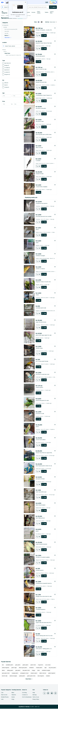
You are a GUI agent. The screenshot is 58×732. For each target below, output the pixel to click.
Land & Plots (51, 12)
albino (3, 670)
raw (3, 664)
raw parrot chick (26, 670)
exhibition (31, 667)
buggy (33, 670)
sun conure (47, 664)
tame (38, 670)
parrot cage (14, 667)
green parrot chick (31, 676)
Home (2, 15)
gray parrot (17, 670)
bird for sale (4, 676)
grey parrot (17, 664)
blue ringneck (41, 676)
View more (7, 37)
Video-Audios (38, 12)
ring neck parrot (52, 667)
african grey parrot (23, 667)
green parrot (25, 664)
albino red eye (43, 673)
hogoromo (40, 664)
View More (28, 679)
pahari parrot (22, 676)
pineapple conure (24, 673)
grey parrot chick (5, 673)
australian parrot (9, 664)
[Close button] (25, 2)
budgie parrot (15, 673)
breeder (48, 676)
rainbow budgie (13, 676)
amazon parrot (34, 673)
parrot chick (33, 664)
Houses (33, 12)
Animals (7, 15)
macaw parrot (39, 667)
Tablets (46, 12)
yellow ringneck (5, 667)
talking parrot (10, 670)
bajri (45, 667)
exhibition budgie (46, 670)
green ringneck (51, 673)
